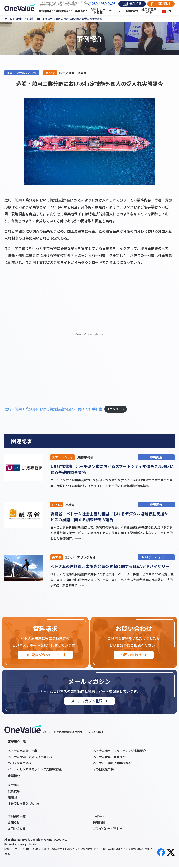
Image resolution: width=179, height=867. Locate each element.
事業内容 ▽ (64, 11)
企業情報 (14, 785)
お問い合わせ (17, 828)
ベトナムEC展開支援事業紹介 (112, 763)
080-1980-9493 (103, 4)
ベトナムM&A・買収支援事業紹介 (30, 757)
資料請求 (164, 4)
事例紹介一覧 (17, 816)
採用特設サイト (149, 11)
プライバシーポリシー (107, 828)
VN (169, 11)
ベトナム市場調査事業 (22, 751)
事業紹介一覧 (17, 741)
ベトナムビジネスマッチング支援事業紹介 (36, 769)
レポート (99, 816)
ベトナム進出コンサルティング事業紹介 (119, 751)
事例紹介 (81, 11)
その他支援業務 (103, 769)
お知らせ (14, 822)
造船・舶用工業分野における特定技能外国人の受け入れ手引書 (53, 408)
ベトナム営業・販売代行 (109, 757)
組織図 (12, 797)
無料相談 (135, 4)
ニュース (115, 11)
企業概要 (14, 775)
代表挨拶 (14, 791)
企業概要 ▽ (47, 11)
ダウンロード (115, 409)
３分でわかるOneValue (23, 803)
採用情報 (132, 11)
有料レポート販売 (98, 11)
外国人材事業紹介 (19, 763)
